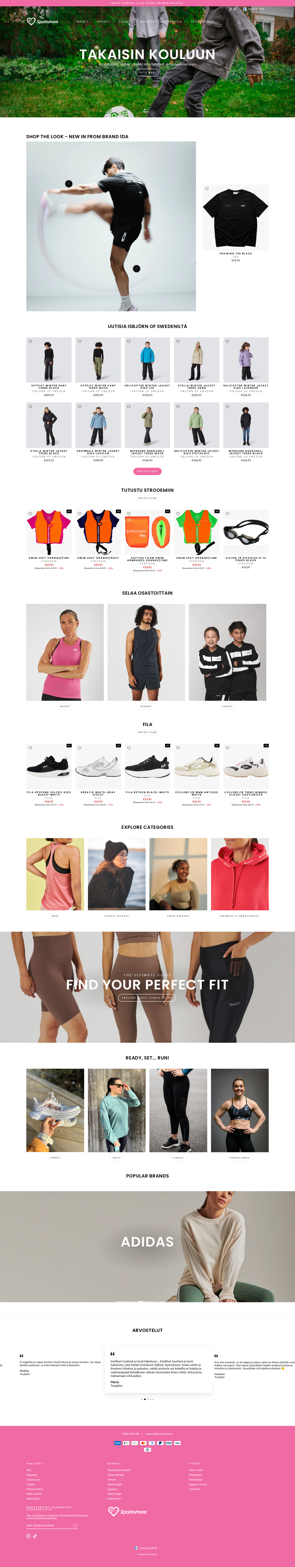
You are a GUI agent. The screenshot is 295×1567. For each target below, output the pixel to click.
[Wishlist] (257, 21)
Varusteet (150, 21)
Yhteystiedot (195, 1475)
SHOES (55, 1157)
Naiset (83, 21)
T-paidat (30, 1484)
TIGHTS (178, 1158)
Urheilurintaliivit (34, 1489)
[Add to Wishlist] (207, 189)
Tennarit (112, 1479)
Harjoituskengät (116, 1475)
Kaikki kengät (114, 1494)
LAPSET (227, 706)
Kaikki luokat (33, 1498)
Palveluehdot (195, 1479)
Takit (28, 1470)
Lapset (125, 21)
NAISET (65, 706)
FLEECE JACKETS (116, 916)
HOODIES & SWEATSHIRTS (239, 916)
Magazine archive (198, 1484)
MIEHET (146, 706)
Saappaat (112, 1489)
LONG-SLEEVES (178, 916)
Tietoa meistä (196, 1470)
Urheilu (175, 21)
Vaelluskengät (115, 1484)
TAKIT (117, 1158)
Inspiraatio (194, 1489)
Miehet (104, 21)
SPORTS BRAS (240, 1158)
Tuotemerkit (203, 21)
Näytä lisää (147, 471)
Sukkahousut (33, 1479)
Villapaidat (31, 1475)
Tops (55, 916)
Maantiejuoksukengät (119, 1470)
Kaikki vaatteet (34, 1494)
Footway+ (153, 1554)
